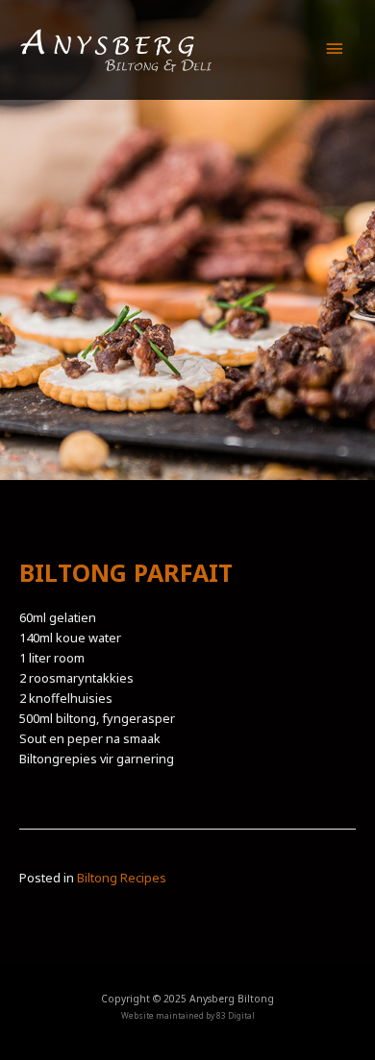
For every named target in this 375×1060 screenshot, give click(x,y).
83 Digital (235, 1015)
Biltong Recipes (121, 877)
